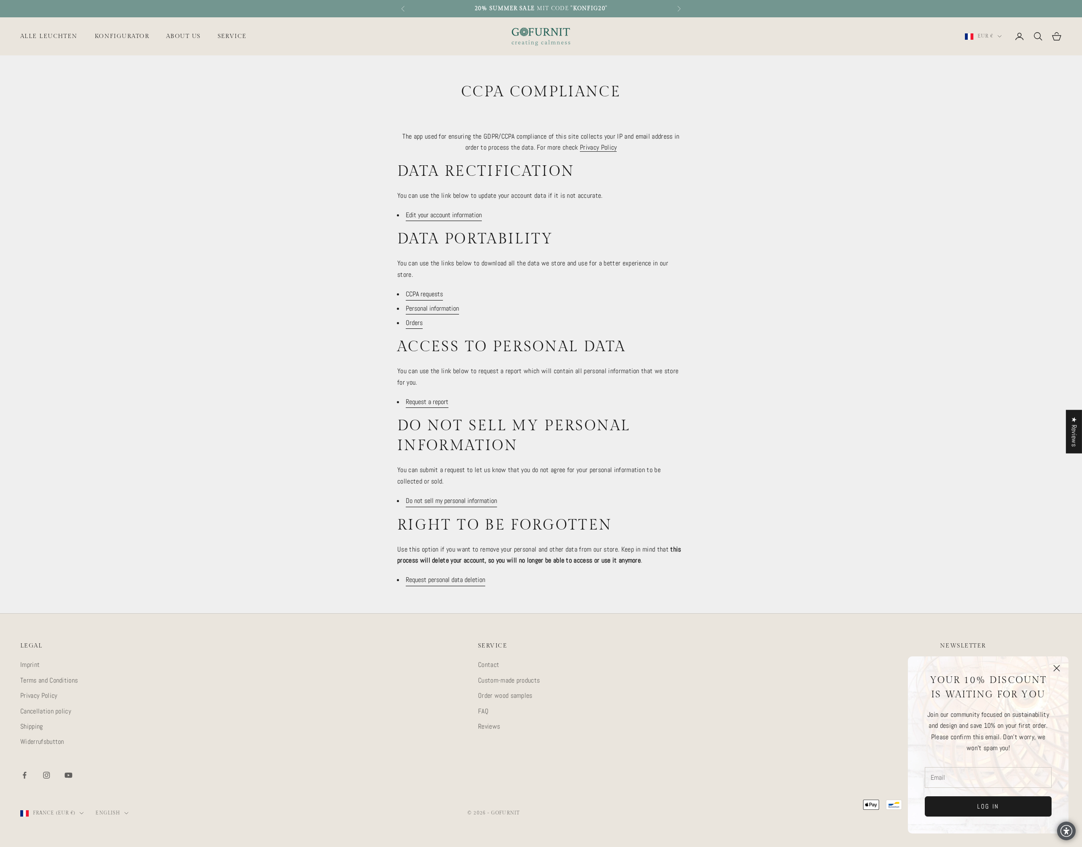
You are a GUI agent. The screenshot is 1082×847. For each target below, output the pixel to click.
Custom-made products (509, 680)
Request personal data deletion (445, 579)
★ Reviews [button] (1074, 432)
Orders (414, 322)
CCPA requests (424, 294)
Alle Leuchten (49, 36)
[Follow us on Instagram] (46, 775)
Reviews (489, 726)
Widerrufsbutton (42, 741)
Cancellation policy (45, 711)
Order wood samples (505, 695)
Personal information (432, 308)
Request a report (427, 401)
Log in (988, 806)
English (108, 813)
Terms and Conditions (49, 680)
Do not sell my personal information (451, 500)
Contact (488, 664)
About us (183, 36)
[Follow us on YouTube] (68, 775)
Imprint (30, 664)
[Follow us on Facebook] (24, 775)
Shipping (31, 726)
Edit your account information (444, 214)
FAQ (483, 711)
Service (232, 36)
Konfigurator (122, 36)
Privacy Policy (598, 147)
